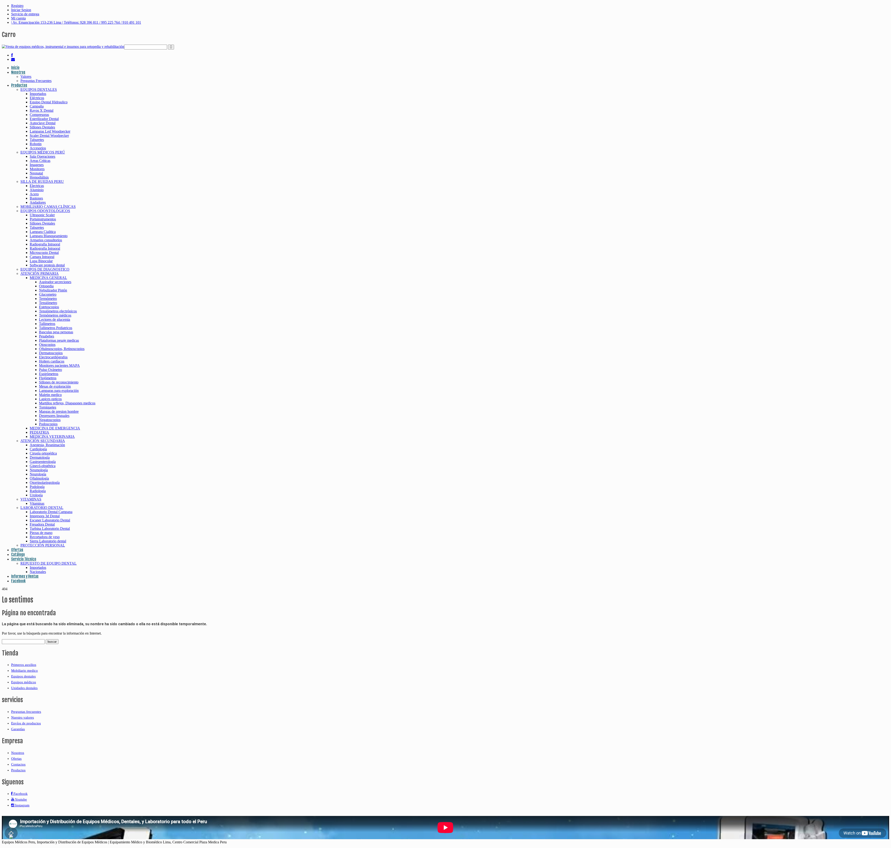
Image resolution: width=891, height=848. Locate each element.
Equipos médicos (23, 682)
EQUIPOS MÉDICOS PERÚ (42, 152)
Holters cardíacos (51, 361)
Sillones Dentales (42, 127)
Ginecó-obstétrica (42, 466)
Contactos (18, 764)
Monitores (37, 169)
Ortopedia (46, 286)
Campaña (37, 106)
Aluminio (37, 190)
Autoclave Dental (42, 123)
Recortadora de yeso (45, 537)
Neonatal (36, 173)
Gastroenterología (43, 462)
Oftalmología (39, 478)
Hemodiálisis (39, 177)
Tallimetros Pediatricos (55, 328)
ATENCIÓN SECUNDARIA (42, 441)
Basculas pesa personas (56, 332)
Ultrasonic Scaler (42, 215)
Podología (37, 487)
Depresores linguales (54, 416)
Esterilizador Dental (44, 119)
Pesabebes (46, 336)
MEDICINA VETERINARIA (52, 437)
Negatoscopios (50, 420)
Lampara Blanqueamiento (49, 236)
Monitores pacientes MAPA (59, 365)
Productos (19, 85)
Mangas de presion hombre (59, 411)
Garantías (18, 729)
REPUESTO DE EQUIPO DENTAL (48, 563)
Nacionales (38, 572)
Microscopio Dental (44, 253)
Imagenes (37, 165)
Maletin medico (50, 395)
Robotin (36, 144)
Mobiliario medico (24, 670)
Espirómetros (48, 374)
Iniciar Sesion (21, 10)
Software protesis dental (47, 265)
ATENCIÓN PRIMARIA (39, 273)
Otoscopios (47, 345)
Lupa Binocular (41, 261)
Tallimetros (47, 324)
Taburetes (37, 140)
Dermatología (40, 457)
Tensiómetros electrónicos (58, 311)
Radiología (38, 491)
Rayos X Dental (41, 110)
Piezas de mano (41, 533)
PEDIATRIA (39, 432)
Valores (25, 77)
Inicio (15, 67)
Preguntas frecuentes (26, 712)
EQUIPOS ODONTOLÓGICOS (45, 211)
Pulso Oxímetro (50, 370)
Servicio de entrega (25, 14)
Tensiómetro (48, 303)
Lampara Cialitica (43, 232)
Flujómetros (47, 378)
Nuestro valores (22, 717)
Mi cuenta (18, 18)
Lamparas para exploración (59, 391)
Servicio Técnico (23, 559)
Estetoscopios (49, 307)
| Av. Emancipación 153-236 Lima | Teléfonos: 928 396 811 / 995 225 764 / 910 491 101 (76, 22)
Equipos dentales (23, 676)
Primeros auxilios (23, 665)
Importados (38, 94)
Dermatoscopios (51, 353)
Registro (17, 6)
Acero (34, 194)
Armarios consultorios (46, 240)
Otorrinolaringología (45, 483)
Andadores (38, 202)
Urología (36, 495)
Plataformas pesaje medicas (59, 340)
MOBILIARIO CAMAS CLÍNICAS (48, 207)
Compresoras (39, 115)
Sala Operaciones (42, 156)
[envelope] (13, 59)
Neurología (38, 474)
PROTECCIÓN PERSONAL (42, 545)
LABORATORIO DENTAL (41, 508)
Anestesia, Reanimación (47, 445)
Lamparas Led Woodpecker (50, 131)
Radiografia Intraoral (45, 244)
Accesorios (38, 148)
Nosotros (18, 72)
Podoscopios (48, 424)
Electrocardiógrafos (53, 357)
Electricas (37, 186)
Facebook (18, 581)
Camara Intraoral (42, 257)
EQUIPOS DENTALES (38, 90)
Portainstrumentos (43, 219)
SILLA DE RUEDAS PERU (42, 181)
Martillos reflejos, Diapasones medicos (67, 403)
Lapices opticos (50, 399)
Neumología (39, 470)
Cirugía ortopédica (43, 453)
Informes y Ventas (25, 576)
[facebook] (12, 55)
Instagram (21, 805)
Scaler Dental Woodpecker (49, 136)
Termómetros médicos (55, 315)
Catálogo (18, 554)
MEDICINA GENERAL (48, 278)
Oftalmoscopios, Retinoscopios (61, 349)
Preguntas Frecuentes (36, 81)
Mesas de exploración (55, 386)
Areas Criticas (40, 161)
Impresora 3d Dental (45, 516)
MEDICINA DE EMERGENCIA (55, 428)
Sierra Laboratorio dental (48, 541)
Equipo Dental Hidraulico (49, 102)
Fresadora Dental (42, 524)
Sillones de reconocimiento (58, 382)
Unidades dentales (24, 688)
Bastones (36, 198)
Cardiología (38, 449)
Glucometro (47, 294)
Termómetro (48, 299)
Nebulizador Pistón (53, 290)
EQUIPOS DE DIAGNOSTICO (44, 269)
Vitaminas (37, 503)
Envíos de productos (26, 723)
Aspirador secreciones (55, 282)
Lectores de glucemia (54, 319)
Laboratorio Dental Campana (51, 512)
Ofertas (17, 549)
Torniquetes (47, 407)
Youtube (20, 799)
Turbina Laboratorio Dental (50, 528)
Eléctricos (37, 98)
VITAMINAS (30, 499)
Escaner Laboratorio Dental (50, 520)
